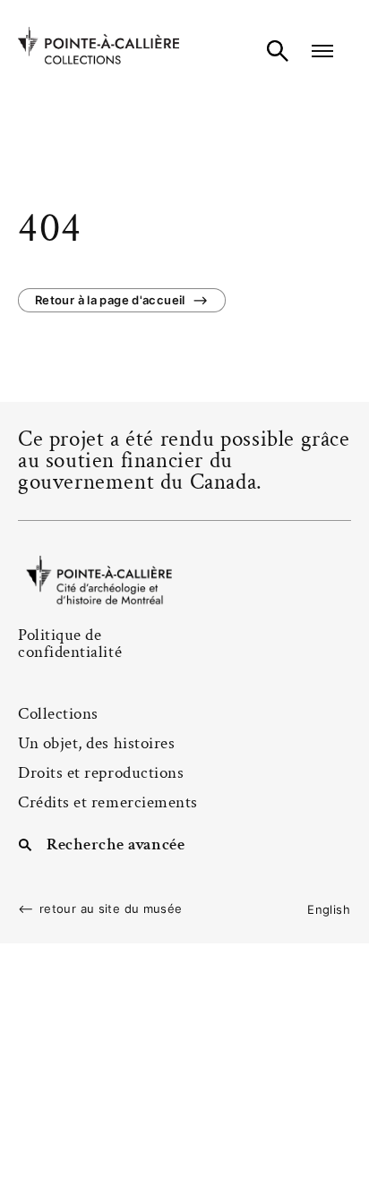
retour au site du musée (111, 909)
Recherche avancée (115, 843)
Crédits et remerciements (108, 802)
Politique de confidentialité (70, 643)
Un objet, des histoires (96, 743)
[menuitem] (328, 909)
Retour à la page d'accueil (110, 300)
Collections (58, 714)
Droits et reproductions (101, 773)
